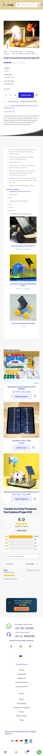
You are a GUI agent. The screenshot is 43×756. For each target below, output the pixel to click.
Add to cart (26, 95)
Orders (21, 670)
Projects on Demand (21, 707)
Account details (21, 682)
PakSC (21, 699)
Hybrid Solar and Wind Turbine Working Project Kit (21, 492)
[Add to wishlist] (36, 356)
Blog (21, 720)
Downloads (21, 674)
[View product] (36, 353)
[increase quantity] (15, 95)
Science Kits (29, 106)
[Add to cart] (36, 404)
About (21, 712)
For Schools (21, 703)
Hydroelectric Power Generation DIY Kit (21, 387)
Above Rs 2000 (13, 101)
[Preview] (36, 360)
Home (6, 51)
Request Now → (21, 609)
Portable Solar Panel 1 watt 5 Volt (20, 191)
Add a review (21, 530)
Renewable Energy (17, 51)
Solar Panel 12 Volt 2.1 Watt (21, 441)
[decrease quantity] (6, 95)
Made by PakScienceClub (29, 101)
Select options (21, 396)
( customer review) (18, 63)
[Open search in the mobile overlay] (27, 4)
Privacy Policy (21, 716)
